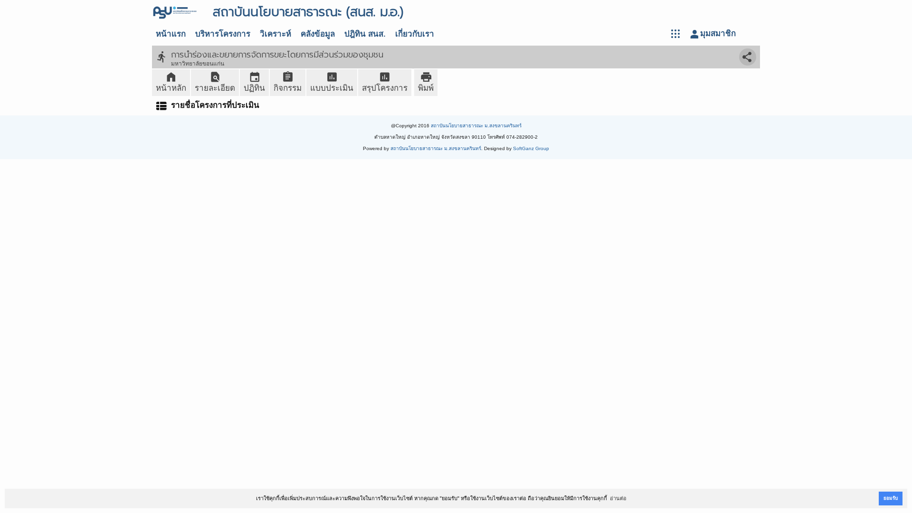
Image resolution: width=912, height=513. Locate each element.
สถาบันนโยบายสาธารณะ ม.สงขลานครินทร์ (476, 125)
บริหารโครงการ (222, 33)
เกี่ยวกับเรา (414, 33)
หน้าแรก (171, 33)
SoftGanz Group (531, 148)
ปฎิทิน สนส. (365, 33)
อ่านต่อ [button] (618, 498)
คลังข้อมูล (318, 33)
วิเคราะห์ (275, 33)
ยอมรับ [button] (891, 498)
